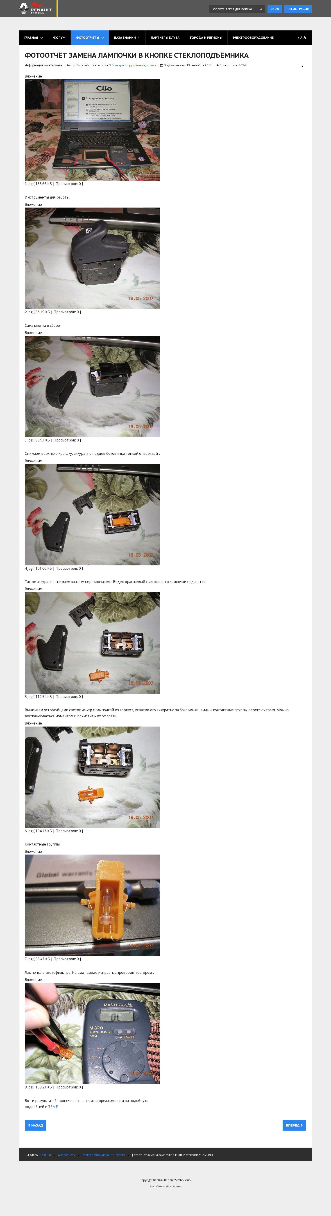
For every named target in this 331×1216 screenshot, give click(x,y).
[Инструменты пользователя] (300, 66)
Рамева (176, 1186)
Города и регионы (206, 38)
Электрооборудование (253, 38)
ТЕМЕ (53, 1106)
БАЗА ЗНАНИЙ (125, 38)
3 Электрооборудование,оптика (132, 65)
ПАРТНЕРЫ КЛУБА (165, 38)
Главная (31, 38)
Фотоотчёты (87, 38)
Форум (59, 38)
